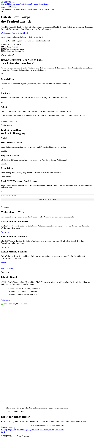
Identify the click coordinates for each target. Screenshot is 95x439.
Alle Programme (8, 268)
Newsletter (35, 430)
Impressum (50, 430)
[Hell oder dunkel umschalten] (11, 6)
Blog (41, 4)
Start (2, 4)
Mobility (8, 4)
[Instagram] (2, 432)
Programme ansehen (39, 425)
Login (4, 7)
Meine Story (6, 300)
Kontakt (46, 4)
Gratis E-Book (23, 33)
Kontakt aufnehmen (57, 425)
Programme (15, 4)
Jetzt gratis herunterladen (47, 199)
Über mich (35, 4)
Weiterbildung (25, 4)
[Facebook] (4, 432)
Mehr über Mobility (9, 121)
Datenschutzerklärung (64, 203)
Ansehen (5, 232)
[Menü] (16, 7)
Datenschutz (59, 430)
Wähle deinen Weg (9, 33)
